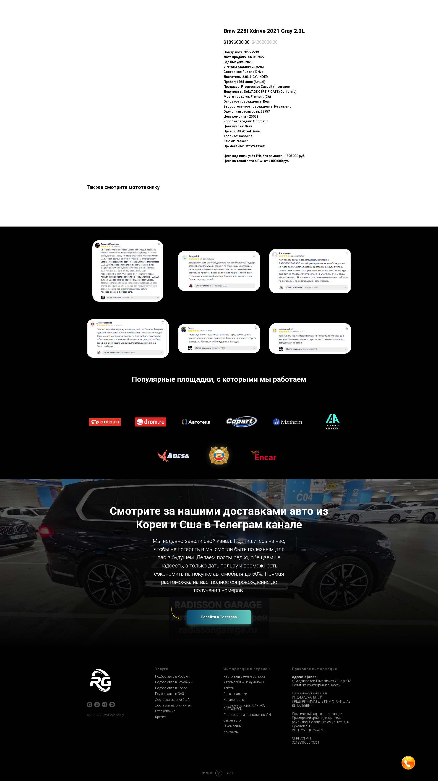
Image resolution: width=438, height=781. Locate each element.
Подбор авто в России (172, 676)
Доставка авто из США (172, 699)
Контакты (231, 732)
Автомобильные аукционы (244, 682)
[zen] (89, 704)
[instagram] (112, 704)
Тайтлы (229, 688)
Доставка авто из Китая (173, 705)
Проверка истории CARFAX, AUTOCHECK (244, 707)
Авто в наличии (235, 694)
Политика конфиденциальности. (316, 685)
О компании (233, 726)
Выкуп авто (232, 720)
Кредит (160, 717)
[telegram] (104, 704)
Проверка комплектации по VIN (247, 715)
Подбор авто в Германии (173, 682)
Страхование (165, 711)
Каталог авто (234, 699)
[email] (97, 704)
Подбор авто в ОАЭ (169, 694)
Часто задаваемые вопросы (245, 676)
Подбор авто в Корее (171, 688)
